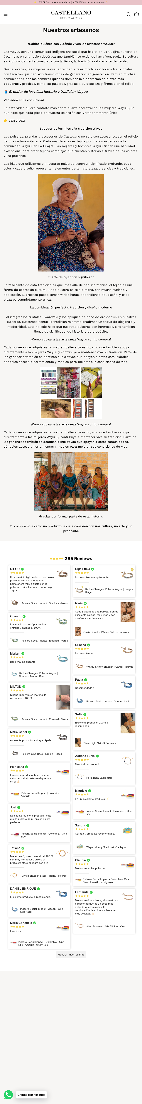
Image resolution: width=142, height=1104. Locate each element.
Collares (81, 1041)
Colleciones (83, 1060)
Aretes (80, 1047)
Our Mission (12, 1047)
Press (8, 1041)
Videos (9, 1034)
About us (81, 1066)
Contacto (11, 1053)
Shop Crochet (85, 1053)
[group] (71, 2)
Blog (7, 1028)
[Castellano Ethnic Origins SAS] (71, 14)
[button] (128, 14)
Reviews (81, 1072)
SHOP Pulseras (86, 1028)
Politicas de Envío (88, 996)
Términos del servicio (91, 1002)
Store (8, 1060)
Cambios (81, 990)
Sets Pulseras (85, 1034)
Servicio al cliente (88, 1009)
